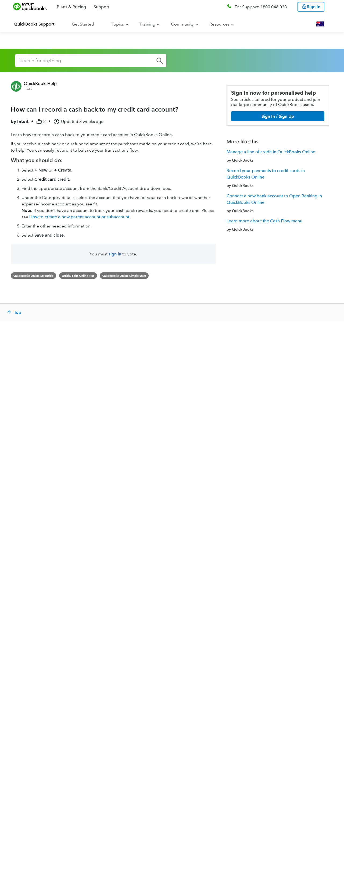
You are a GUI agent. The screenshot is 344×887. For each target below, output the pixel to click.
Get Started (83, 24)
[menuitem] (37, 24)
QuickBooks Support (34, 24)
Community (182, 24)
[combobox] (90, 60)
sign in (115, 254)
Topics (118, 24)
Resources (219, 24)
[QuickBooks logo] (30, 7)
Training (147, 24)
